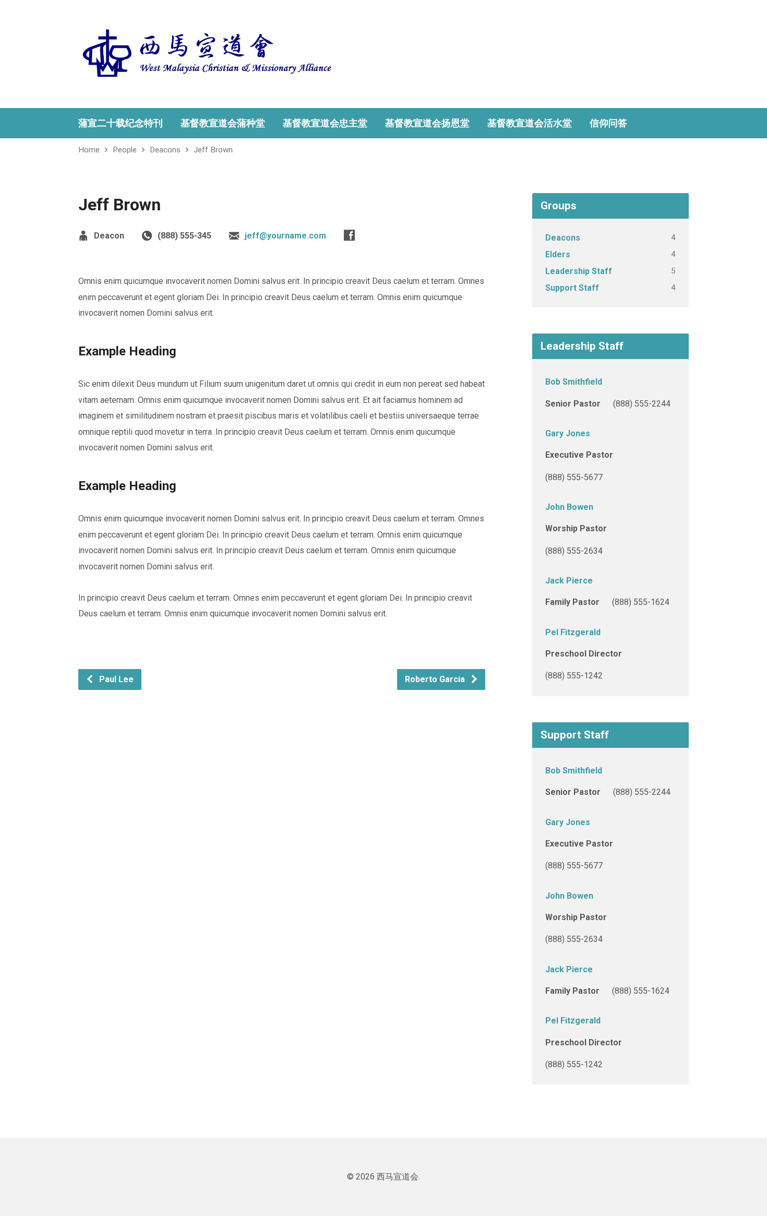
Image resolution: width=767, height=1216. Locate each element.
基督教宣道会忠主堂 (325, 123)
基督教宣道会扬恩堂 (427, 123)
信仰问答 (608, 123)
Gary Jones (567, 433)
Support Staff (572, 288)
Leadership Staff (578, 271)
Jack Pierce (569, 581)
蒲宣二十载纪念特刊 (120, 123)
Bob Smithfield (573, 382)
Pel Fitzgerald (573, 632)
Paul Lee (115, 679)
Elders (557, 254)
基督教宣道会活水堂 (529, 123)
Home (89, 149)
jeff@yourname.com (285, 236)
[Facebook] (349, 235)
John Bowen (569, 507)
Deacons (165, 149)
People (125, 149)
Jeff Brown (213, 149)
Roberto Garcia (436, 679)
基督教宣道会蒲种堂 (223, 123)
